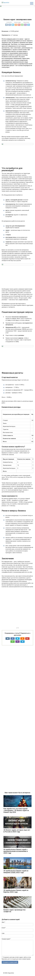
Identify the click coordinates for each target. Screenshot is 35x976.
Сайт (3, 933)
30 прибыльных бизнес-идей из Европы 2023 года (15, 891)
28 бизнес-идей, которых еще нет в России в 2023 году (16, 831)
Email (4, 928)
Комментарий (6, 939)
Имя (3, 922)
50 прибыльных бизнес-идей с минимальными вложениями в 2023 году (15, 851)
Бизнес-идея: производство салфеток (14, 910)
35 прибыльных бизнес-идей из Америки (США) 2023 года (15, 871)
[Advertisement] (17, 607)
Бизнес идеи (17, 22)
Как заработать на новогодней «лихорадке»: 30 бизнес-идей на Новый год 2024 (16, 810)
